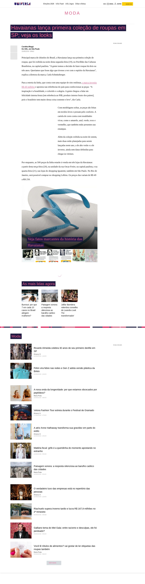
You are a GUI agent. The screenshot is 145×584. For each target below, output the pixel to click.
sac (104, 4)
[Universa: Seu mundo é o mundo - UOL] (22, 4)
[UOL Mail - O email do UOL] (110, 4)
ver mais (52, 563)
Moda (72, 13)
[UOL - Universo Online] (32, 4)
